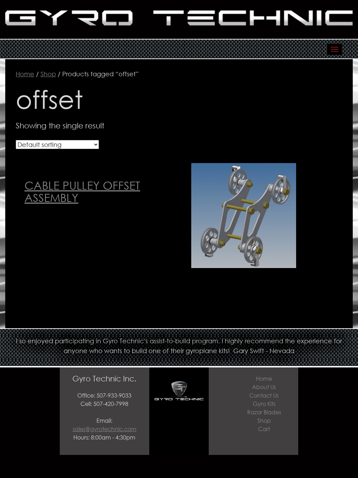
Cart (264, 429)
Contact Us (264, 395)
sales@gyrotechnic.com (104, 429)
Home (25, 74)
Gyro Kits (264, 403)
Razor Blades (264, 412)
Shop (48, 74)
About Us (264, 387)
